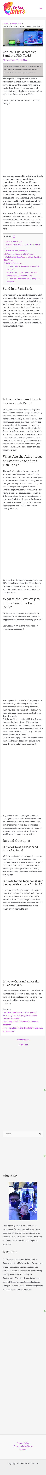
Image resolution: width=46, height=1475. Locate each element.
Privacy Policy (23, 1443)
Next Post (23, 1045)
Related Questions (13, 263)
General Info (9, 60)
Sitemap (23, 1449)
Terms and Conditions (23, 1446)
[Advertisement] (24, 930)
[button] (14, 237)
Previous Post (23, 1040)
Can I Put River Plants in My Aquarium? (20, 1012)
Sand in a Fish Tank (13, 241)
